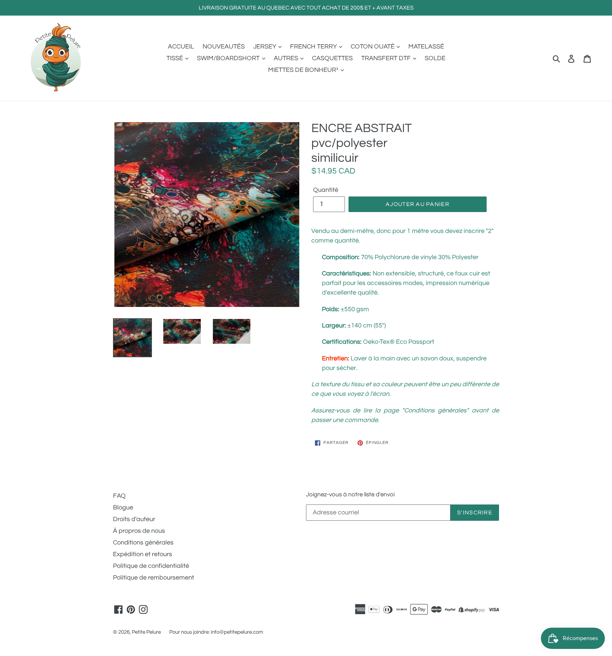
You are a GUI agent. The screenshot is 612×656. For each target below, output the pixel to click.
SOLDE (435, 58)
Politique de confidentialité (151, 566)
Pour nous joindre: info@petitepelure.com (216, 632)
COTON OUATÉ (373, 46)
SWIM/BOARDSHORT (229, 58)
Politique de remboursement (153, 577)
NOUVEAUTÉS (224, 46)
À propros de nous (139, 530)
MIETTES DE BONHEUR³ (304, 70)
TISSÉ (175, 58)
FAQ (119, 495)
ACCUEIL (181, 46)
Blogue (123, 507)
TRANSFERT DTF (386, 58)
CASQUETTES (332, 58)
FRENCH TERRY (314, 46)
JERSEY (265, 46)
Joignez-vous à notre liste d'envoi (350, 494)
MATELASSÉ (426, 46)
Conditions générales (143, 542)
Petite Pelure (146, 632)
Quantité (325, 190)
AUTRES (287, 58)
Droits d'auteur (134, 519)
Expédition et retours (142, 554)
